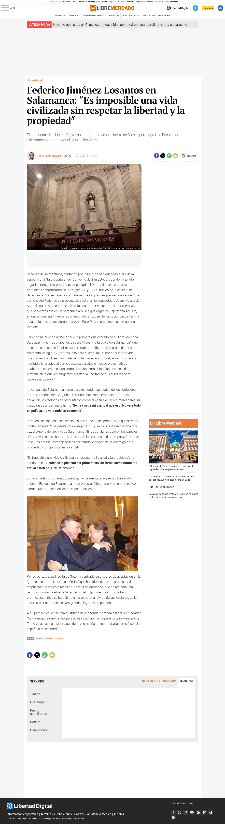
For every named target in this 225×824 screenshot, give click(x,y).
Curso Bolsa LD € (131, 15)
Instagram (185, 812)
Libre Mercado (35, 80)
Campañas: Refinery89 (17, 818)
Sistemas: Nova (78, 818)
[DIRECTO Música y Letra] (195, 8)
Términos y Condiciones (56, 814)
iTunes (173, 817)
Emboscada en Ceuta (67, 1)
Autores (119, 814)
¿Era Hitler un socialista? (161, 487)
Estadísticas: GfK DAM (39, 818)
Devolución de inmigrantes (89, 1)
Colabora (208, 8)
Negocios (114, 15)
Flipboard (204, 812)
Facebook (173, 812)
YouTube (192, 812)
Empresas (60, 15)
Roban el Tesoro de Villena (167, 1)
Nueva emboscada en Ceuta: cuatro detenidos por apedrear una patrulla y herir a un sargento (120, 25)
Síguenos (191, 156)
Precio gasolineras (38, 712)
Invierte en (74, 15)
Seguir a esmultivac (69, 155)
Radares (36, 722)
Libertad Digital (89, 806)
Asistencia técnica (99, 814)
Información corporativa (22, 814)
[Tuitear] (162, 155)
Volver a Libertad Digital (178, 8)
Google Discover (198, 812)
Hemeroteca (39, 730)
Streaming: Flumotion (60, 818)
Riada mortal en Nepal (136, 1)
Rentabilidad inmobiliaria (156, 15)
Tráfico (35, 694)
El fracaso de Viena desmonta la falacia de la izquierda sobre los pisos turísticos (171, 468)
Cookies (79, 814)
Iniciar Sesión (220, 8)
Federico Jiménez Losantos (49, 638)
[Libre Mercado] (112, 8)
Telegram (210, 812)
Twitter (179, 812)
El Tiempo (37, 702)
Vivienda (150, 1)
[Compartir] (156, 155)
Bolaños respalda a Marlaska (114, 1)
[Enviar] (169, 155)
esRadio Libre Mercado (94, 15)
